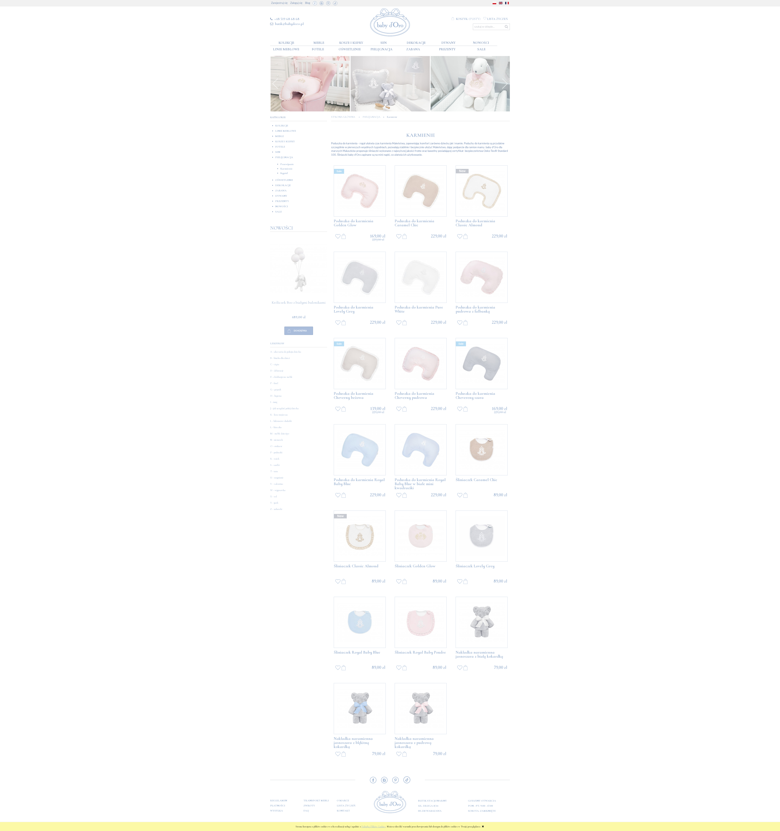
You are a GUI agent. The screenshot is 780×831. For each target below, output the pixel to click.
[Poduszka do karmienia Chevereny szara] (482, 363)
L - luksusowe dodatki (281, 421)
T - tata (274, 471)
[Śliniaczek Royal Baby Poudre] (421, 622)
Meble (279, 136)
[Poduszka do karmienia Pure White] (421, 277)
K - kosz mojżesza (279, 414)
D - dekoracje (277, 370)
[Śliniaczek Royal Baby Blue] (360, 622)
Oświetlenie (284, 180)
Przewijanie (287, 164)
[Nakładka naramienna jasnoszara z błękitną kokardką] (360, 708)
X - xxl (273, 496)
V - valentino (276, 484)
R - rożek (274, 458)
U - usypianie (277, 477)
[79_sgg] (470, 83)
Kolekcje (281, 125)
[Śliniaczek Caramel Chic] (482, 449)
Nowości (281, 206)
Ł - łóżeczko (276, 427)
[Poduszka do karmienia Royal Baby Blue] (360, 449)
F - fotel (274, 383)
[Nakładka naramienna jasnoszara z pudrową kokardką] (421, 708)
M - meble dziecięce (279, 433)
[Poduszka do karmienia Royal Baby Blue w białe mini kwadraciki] (421, 449)
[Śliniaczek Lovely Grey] (482, 536)
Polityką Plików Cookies (373, 826)
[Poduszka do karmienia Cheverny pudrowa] (421, 363)
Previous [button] (275, 84)
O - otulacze (276, 446)
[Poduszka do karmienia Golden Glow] (360, 191)
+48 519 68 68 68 (286, 19)
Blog (307, 3)
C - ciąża (274, 364)
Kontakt (343, 810)
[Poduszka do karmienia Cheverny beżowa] (360, 363)
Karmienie (286, 168)
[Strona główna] (390, 21)
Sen (277, 152)
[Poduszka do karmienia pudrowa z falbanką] (482, 277)
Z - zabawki (276, 509)
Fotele (280, 146)
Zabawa (281, 190)
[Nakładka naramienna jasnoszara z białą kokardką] (482, 622)
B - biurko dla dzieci (280, 358)
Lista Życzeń (346, 805)
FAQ (306, 810)
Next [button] (505, 84)
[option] (310, 84)
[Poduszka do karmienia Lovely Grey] (360, 277)
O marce (343, 800)
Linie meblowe (285, 131)
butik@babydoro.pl (289, 24)
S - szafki (275, 465)
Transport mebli (316, 800)
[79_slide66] (390, 83)
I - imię (273, 402)
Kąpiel (284, 173)
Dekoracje (283, 185)
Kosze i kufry (285, 141)
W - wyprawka (277, 490)
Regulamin (278, 800)
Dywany (281, 195)
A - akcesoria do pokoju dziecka (285, 351)
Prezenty (282, 201)
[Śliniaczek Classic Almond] (360, 536)
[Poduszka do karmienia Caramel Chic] (421, 191)
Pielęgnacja (284, 157)
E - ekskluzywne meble (281, 377)
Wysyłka (276, 810)
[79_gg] (310, 83)
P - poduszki (276, 452)
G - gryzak (275, 389)
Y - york (274, 502)
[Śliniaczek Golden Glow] (421, 536)
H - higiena (276, 395)
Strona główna (344, 117)
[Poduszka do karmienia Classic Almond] (482, 191)
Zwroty (309, 805)
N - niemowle (276, 439)
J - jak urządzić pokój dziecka (284, 408)
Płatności (277, 805)
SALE (278, 211)
